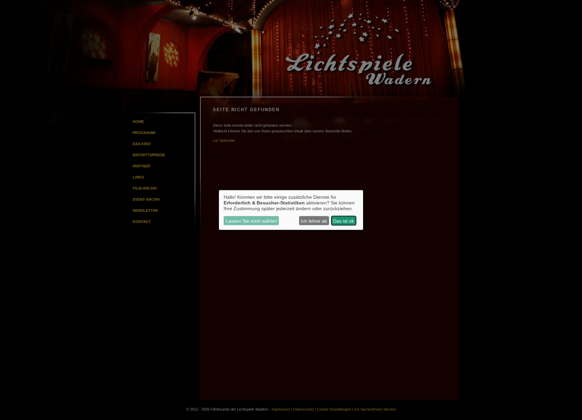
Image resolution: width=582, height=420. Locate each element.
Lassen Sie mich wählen (251, 220)
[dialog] (291, 210)
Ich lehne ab (314, 220)
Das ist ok (343, 220)
